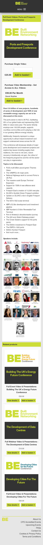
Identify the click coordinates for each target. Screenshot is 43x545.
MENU (19, 9)
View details (12, 400)
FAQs (38, 527)
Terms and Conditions (31, 536)
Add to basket (22, 74)
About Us (37, 519)
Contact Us (36, 530)
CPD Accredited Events (31, 522)
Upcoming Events (33, 524)
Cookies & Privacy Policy (30, 533)
